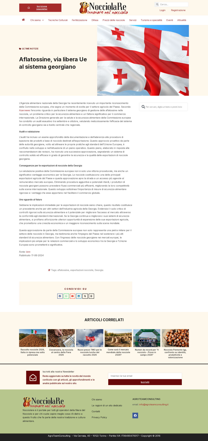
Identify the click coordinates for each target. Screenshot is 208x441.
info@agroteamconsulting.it (153, 404)
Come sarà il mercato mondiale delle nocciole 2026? (118, 352)
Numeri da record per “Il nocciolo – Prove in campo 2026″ (147, 352)
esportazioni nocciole (81, 270)
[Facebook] (135, 415)
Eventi (169, 20)
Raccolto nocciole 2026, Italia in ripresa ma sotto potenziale (33, 352)
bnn (28, 251)
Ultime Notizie (30, 48)
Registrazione (178, 10)
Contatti (96, 411)
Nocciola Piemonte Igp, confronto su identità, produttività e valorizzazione (175, 354)
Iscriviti (145, 382)
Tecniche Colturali (57, 20)
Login (162, 10)
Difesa (95, 20)
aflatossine (63, 270)
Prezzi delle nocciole (114, 20)
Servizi (132, 20)
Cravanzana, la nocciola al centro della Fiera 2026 (61, 352)
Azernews (24, 110)
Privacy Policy (99, 417)
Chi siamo (35, 20)
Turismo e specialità (151, 20)
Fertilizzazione (79, 20)
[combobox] (163, 107)
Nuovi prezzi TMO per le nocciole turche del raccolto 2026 (90, 352)
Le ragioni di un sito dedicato (107, 405)
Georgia (99, 270)
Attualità (181, 20)
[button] (60, 296)
